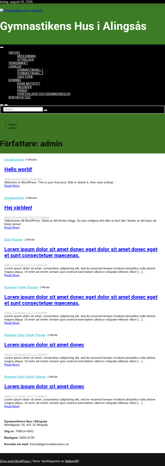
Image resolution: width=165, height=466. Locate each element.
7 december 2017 (23, 265)
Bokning (15, 80)
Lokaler (15, 66)
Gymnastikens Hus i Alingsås (73, 26)
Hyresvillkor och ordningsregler (43, 94)
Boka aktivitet (28, 83)
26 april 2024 (20, 179)
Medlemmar (26, 56)
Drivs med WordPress (15, 461)
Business (10, 287)
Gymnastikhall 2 (30, 73)
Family (21, 287)
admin (8, 179)
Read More (12, 185)
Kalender (24, 87)
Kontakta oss (20, 97)
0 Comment (35, 179)
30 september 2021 (24, 217)
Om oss (14, 52)
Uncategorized (14, 159)
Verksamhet (18, 63)
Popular (17, 239)
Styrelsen (25, 59)
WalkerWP (72, 461)
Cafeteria (25, 76)
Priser (22, 90)
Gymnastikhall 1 (30, 70)
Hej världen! (18, 208)
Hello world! (18, 169)
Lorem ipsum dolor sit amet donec (44, 345)
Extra (7, 239)
